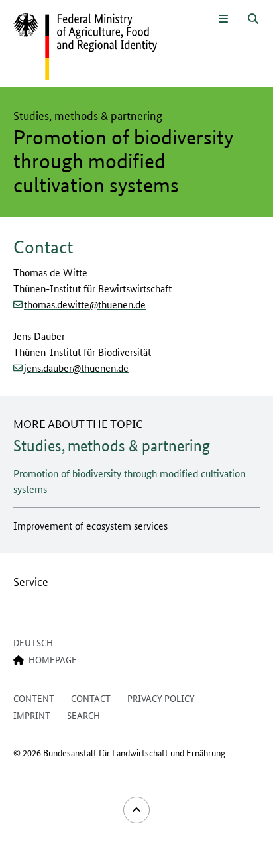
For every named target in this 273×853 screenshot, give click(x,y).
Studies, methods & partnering (111, 445)
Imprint (31, 715)
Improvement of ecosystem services (90, 525)
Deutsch (33, 642)
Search (83, 715)
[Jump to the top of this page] (136, 810)
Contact (91, 698)
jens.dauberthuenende (76, 367)
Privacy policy (161, 698)
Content (33, 698)
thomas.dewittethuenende (85, 304)
